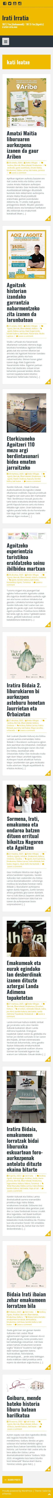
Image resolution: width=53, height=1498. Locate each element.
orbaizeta (11, 730)
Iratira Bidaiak (34, 861)
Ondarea (42, 577)
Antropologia (18, 1178)
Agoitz (10, 328)
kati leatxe (33, 170)
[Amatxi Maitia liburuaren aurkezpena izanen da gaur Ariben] (26, 102)
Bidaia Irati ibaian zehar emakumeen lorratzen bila (26, 1299)
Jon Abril (10, 1011)
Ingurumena (12, 1183)
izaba (43, 1009)
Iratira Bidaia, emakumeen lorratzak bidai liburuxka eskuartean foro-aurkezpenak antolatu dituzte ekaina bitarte (25, 1149)
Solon (45, 1490)
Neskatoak (28, 1014)
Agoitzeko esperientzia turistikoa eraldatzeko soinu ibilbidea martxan (26, 556)
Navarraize (33, 333)
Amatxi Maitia (36, 168)
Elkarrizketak (26, 165)
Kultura (35, 328)
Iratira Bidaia (38, 1186)
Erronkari (39, 1006)
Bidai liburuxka (13, 1186)
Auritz (35, 1178)
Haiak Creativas (19, 479)
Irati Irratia (15, 17)
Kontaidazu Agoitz (14, 582)
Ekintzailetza (31, 1319)
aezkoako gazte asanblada (18, 168)
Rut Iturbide (34, 864)
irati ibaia (21, 1322)
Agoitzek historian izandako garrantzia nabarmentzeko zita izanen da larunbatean (23, 302)
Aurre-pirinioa (39, 859)
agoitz (9, 331)
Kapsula (30, 479)
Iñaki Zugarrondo (32, 331)
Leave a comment (18, 173)
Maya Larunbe (37, 728)
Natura (27, 1183)
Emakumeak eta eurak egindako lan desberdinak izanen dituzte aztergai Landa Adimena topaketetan (24, 980)
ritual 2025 (24, 864)
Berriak (17, 165)
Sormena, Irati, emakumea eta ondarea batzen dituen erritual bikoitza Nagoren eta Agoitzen (25, 833)
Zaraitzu (18, 859)
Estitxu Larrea (22, 170)
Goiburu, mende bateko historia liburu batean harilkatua (24, 1406)
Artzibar (23, 856)
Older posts (13, 1479)
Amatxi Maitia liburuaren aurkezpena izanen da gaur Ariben (23, 144)
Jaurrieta (17, 728)
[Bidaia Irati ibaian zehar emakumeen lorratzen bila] (26, 1266)
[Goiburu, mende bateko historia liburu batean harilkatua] (26, 1385)
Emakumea (37, 165)
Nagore (16, 864)
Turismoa (27, 582)
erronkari (21, 1009)
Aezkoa (10, 165)
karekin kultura (13, 333)
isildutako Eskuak (33, 1009)
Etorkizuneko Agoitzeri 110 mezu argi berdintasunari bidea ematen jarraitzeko (23, 452)
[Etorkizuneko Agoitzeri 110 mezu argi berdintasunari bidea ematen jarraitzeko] (26, 412)
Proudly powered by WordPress (17, 1490)
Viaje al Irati (34, 1188)
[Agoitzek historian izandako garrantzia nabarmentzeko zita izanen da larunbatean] (26, 254)
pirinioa (41, 170)
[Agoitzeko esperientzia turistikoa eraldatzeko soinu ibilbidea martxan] (26, 535)
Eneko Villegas (31, 162)
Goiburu (10, 1426)
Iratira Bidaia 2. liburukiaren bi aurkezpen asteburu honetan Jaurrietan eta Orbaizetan (26, 699)
